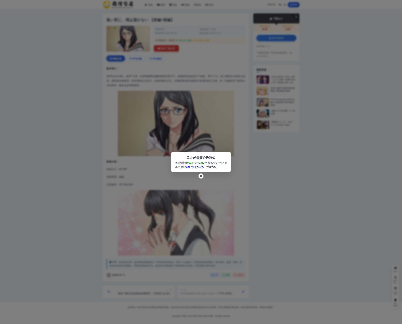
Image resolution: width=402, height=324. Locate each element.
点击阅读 (211, 166)
